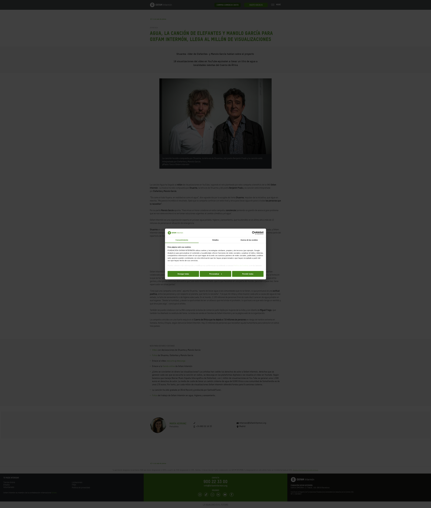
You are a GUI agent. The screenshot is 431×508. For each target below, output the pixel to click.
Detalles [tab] (215, 240)
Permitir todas (247, 274)
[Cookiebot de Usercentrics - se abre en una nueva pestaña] (254, 233)
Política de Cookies (241, 266)
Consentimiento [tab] (182, 240)
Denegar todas (183, 274)
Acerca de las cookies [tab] (249, 240)
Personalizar (214, 274)
